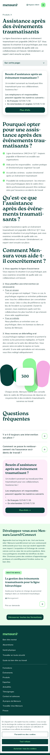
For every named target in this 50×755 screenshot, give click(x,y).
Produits (6, 15)
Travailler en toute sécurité (14, 655)
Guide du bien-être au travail (15, 660)
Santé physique (9, 650)
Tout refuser (25, 742)
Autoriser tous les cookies (25, 749)
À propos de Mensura (12, 701)
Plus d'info (25, 110)
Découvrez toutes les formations (25, 617)
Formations (7, 668)
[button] (25, 436)
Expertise (6, 682)
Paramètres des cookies (25, 734)
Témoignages (8, 691)
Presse (5, 710)
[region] (25, 734)
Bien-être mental (13, 573)
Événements (8, 673)
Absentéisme (8, 645)
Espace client (34, 5)
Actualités (7, 687)
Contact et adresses (11, 696)
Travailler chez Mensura (13, 706)
